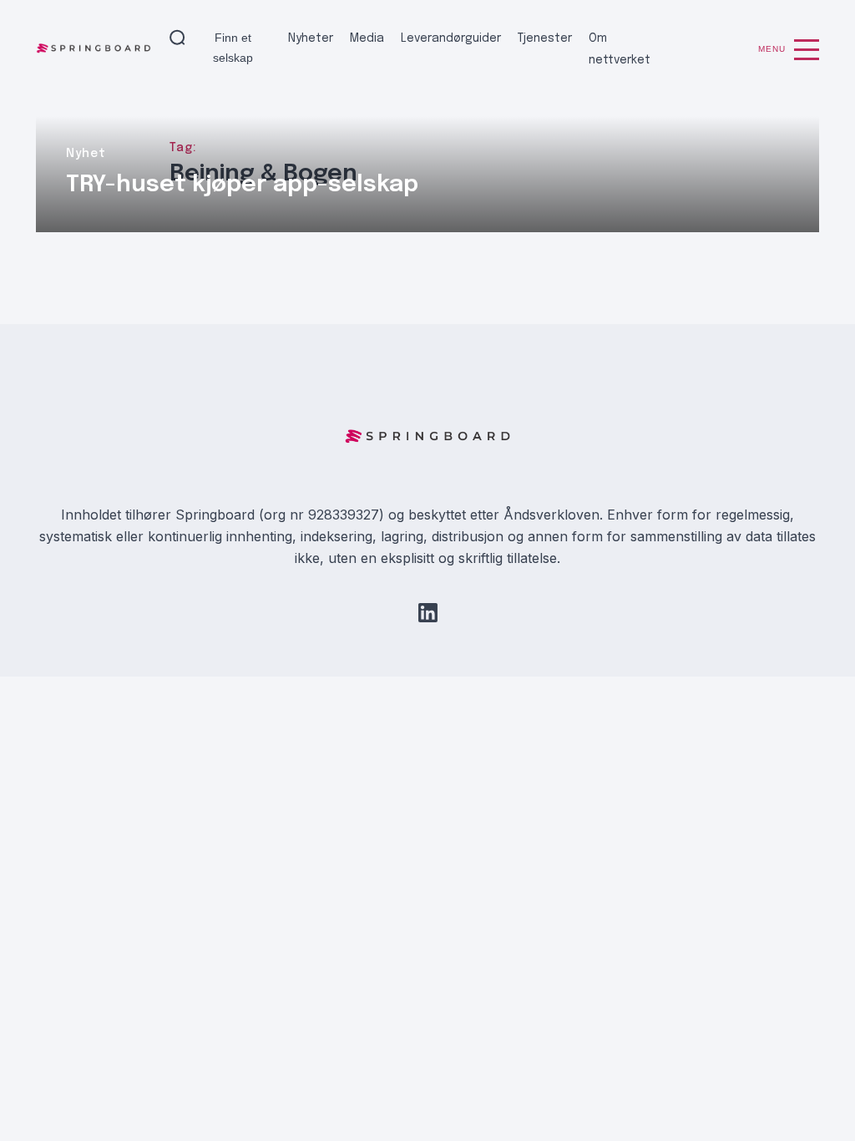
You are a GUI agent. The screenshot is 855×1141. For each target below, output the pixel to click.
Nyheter (310, 38)
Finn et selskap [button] (233, 47)
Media (367, 38)
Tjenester (545, 38)
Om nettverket (619, 49)
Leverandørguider (451, 38)
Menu (772, 48)
